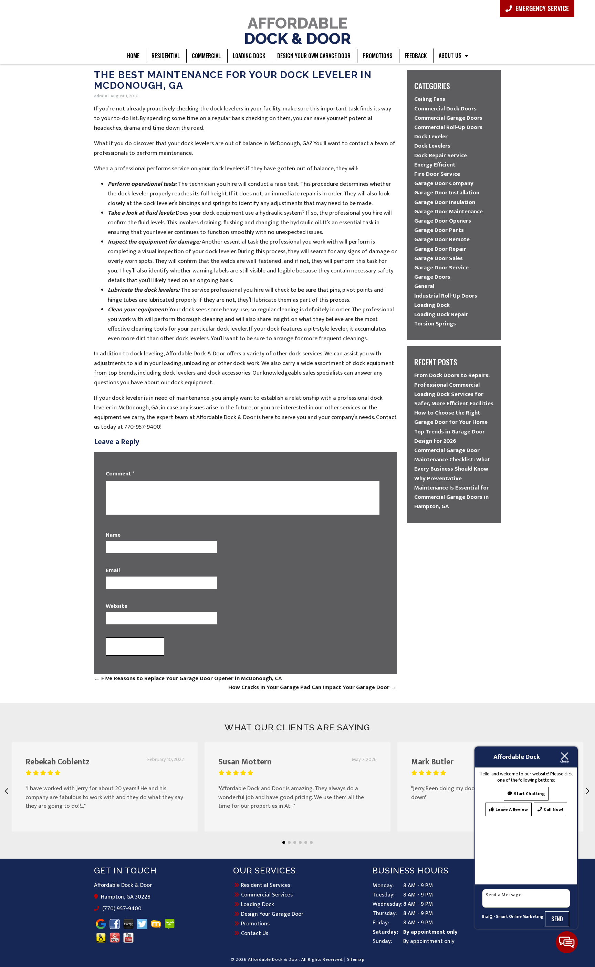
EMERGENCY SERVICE (541, 8)
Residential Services (265, 885)
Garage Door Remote (442, 239)
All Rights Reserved (321, 959)
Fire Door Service (437, 174)
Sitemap (356, 959)
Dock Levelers (432, 146)
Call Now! (553, 809)
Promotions (378, 56)
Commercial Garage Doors (448, 118)
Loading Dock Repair (441, 314)
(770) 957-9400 (122, 908)
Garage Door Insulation (444, 202)
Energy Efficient (435, 165)
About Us (450, 55)
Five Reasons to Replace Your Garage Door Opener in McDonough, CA (188, 678)
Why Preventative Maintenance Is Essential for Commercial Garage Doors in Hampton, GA (451, 493)
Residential (166, 56)
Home (133, 56)
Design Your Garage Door (272, 914)
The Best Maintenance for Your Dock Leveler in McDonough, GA (233, 80)
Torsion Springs (435, 324)
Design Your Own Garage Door (314, 56)
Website (116, 606)
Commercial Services (267, 895)
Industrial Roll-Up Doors (445, 296)
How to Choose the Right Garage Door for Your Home (451, 417)
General (424, 286)
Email (113, 570)
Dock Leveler (431, 136)
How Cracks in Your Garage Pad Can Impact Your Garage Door (312, 687)
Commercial (206, 56)
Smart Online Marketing (519, 916)
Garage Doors (432, 277)
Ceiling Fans (429, 99)
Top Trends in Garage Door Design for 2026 (449, 436)
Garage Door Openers (442, 221)
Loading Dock (249, 56)
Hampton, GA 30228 (126, 897)
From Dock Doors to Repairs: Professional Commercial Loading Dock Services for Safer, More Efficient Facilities (453, 389)
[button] (283, 842)
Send (557, 919)
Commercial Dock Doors (445, 109)
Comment (120, 474)
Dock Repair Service (440, 155)
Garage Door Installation (446, 192)
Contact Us (254, 933)
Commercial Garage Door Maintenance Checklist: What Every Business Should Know (452, 459)
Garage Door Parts (439, 230)
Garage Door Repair (440, 249)
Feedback (416, 56)
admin (100, 96)
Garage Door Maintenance (448, 211)
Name (113, 535)
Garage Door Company (443, 183)
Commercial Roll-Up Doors (448, 127)
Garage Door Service (441, 267)
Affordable (297, 30)
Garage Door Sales (438, 258)
